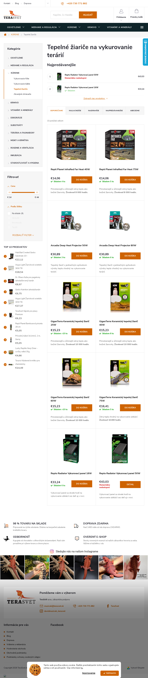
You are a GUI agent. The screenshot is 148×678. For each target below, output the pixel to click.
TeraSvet (115, 606)
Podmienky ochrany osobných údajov (23, 657)
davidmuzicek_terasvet (54, 611)
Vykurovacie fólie (21, 78)
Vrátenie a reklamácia (16, 644)
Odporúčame (56, 110)
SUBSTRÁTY (17, 125)
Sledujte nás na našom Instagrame (77, 551)
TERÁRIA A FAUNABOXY (22, 132)
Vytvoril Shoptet (137, 668)
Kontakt (7, 3)
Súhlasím (111, 673)
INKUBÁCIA (16, 155)
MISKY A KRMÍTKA (19, 140)
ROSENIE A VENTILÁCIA (22, 147)
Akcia (15, 218)
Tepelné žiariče (20, 89)
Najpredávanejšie (114, 110)
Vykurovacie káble (22, 83)
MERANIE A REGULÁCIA (22, 65)
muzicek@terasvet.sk (54, 606)
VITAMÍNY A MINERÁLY (22, 110)
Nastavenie (88, 673)
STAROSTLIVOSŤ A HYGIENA (25, 163)
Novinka (16, 222)
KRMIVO (15, 102)
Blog (17, 3)
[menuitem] (16, 27)
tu (82, 668)
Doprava (27, 3)
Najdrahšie (93, 110)
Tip (14, 227)
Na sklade (17, 213)
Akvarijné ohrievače (22, 94)
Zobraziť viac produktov (94, 98)
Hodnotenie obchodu (16, 648)
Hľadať (88, 15)
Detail (130, 484)
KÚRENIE (15, 73)
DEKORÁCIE (16, 117)
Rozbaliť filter (22, 235)
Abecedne (134, 110)
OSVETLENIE (17, 58)
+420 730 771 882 (86, 606)
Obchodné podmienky (16, 652)
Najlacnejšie (75, 110)
